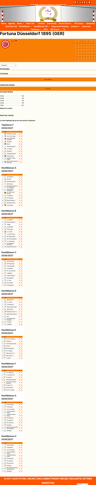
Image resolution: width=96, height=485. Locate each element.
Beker (19, 23)
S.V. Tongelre (9, 350)
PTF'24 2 (8, 346)
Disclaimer (43, 478)
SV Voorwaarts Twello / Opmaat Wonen (12, 428)
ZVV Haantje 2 (10, 417)
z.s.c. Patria (9, 231)
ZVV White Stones (11, 202)
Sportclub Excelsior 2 (12, 314)
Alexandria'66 (10, 299)
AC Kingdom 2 (10, 176)
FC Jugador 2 (10, 420)
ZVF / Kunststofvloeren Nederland (12, 162)
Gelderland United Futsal (11, 415)
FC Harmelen (10, 229)
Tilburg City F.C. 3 (10, 353)
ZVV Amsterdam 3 (11, 181)
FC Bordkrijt (10, 406)
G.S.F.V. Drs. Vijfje (11, 136)
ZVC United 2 (10, 282)
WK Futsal (54, 29)
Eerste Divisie (65, 23)
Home (3, 23)
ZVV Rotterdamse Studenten (11, 319)
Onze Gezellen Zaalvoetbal (10, 190)
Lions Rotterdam (11, 266)
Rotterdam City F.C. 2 (12, 311)
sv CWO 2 (9, 322)
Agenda (11, 23)
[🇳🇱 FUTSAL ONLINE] (48, 14)
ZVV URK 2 (9, 151)
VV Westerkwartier (11, 153)
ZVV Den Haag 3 (10, 263)
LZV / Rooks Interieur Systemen (11, 382)
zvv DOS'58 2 (10, 226)
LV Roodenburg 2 (11, 275)
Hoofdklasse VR (41, 26)
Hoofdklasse (24, 26)
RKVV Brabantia (10, 348)
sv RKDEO (9, 324)
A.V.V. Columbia (10, 409)
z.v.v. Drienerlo (9, 372)
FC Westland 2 (10, 304)
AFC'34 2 (9, 179)
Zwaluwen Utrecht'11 (12, 246)
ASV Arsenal (10, 184)
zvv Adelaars (10, 219)
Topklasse (35, 29)
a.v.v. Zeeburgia (10, 241)
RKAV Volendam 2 (11, 200)
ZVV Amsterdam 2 (11, 222)
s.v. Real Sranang (11, 234)
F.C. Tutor (9, 280)
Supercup (86, 26)
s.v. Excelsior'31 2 (10, 374)
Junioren (74, 26)
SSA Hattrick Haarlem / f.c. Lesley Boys (12, 186)
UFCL (46, 29)
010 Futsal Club (10, 261)
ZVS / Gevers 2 (9, 355)
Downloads (52, 23)
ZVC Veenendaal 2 (11, 236)
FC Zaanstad (10, 205)
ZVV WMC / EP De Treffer (11, 159)
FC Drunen (8, 341)
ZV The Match (10, 198)
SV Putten (9, 425)
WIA (8, 316)
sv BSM (8, 224)
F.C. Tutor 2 (9, 302)
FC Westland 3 (10, 285)
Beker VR (30, 23)
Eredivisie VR (11, 26)
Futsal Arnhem (10, 404)
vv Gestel (8, 358)
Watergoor (9, 430)
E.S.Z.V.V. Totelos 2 (10, 338)
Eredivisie (90, 23)
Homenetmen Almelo (11, 379)
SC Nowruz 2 (9, 385)
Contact (41, 23)
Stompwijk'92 (10, 278)
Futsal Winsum (10, 156)
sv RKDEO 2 (9, 273)
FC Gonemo (9, 377)
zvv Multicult (10, 268)
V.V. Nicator (9, 148)
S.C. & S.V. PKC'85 (11, 270)
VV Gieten (9, 141)
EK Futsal (78, 23)
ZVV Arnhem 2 (9, 387)
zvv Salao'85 (10, 195)
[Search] (64, 29)
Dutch (80, 484)
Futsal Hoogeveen (11, 146)
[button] (23, 23)
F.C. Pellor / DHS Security (10, 193)
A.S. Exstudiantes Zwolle (11, 412)
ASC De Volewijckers (12, 238)
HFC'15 (8, 144)
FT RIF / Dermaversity (11, 343)
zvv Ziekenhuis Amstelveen (10, 244)
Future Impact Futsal (12, 306)
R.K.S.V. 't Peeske (10, 390)
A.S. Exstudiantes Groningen (11, 139)
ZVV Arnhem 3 (10, 422)
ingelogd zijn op (11, 120)
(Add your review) (6, 108)
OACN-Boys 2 (10, 309)
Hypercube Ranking (60, 26)
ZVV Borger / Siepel (11, 133)
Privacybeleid (59, 478)
